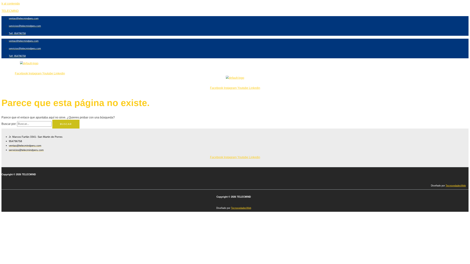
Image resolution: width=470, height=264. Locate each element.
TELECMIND (10, 10)
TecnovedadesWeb (456, 185)
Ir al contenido (10, 3)
